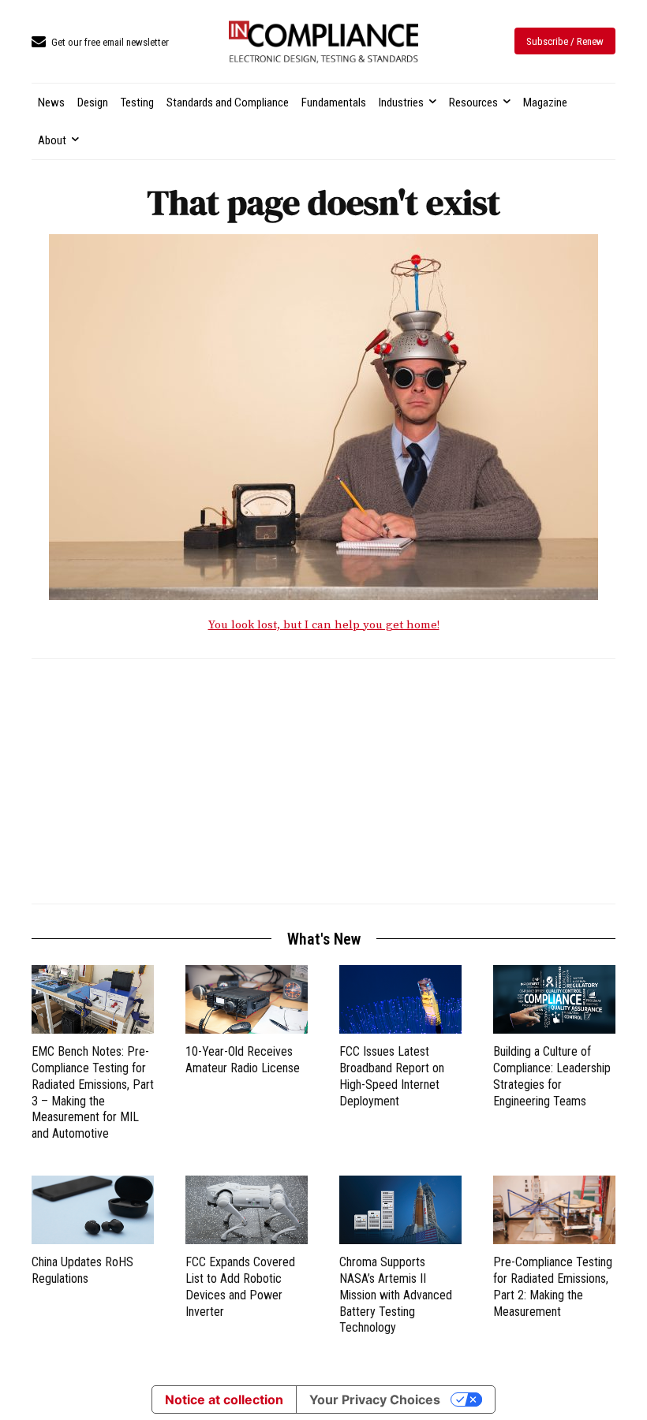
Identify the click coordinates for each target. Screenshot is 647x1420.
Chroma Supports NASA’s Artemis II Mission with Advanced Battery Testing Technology (395, 1294)
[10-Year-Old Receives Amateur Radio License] (246, 999)
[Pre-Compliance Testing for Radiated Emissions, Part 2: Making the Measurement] (554, 1210)
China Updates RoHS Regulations (82, 1270)
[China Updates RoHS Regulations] (93, 1210)
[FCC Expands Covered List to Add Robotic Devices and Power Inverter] (246, 1210)
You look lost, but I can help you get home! (323, 624)
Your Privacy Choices (374, 1399)
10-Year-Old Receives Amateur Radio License (242, 1059)
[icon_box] (100, 43)
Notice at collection (224, 1399)
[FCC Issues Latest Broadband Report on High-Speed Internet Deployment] (400, 999)
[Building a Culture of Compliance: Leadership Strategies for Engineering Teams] (554, 999)
